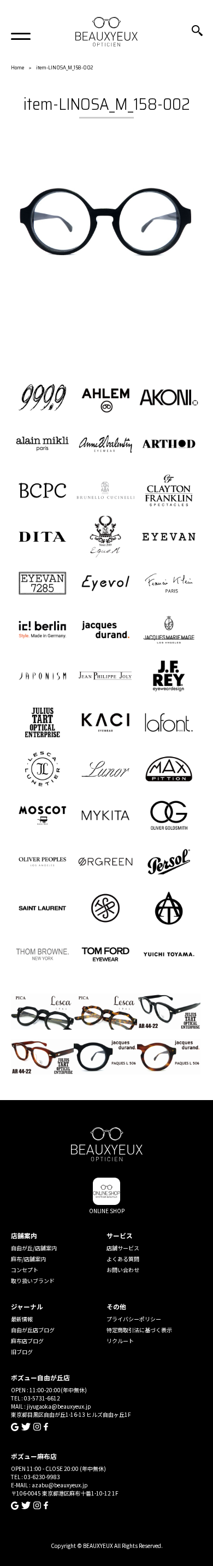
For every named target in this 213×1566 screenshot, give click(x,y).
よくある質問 (122, 1259)
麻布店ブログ (27, 1341)
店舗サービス (122, 1248)
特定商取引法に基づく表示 (139, 1330)
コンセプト (24, 1270)
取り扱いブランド (33, 1281)
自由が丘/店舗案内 (34, 1248)
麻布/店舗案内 (28, 1259)
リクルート (120, 1341)
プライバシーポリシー (133, 1319)
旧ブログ (22, 1352)
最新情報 (22, 1319)
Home (17, 67)
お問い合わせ (122, 1270)
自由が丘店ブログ (33, 1330)
